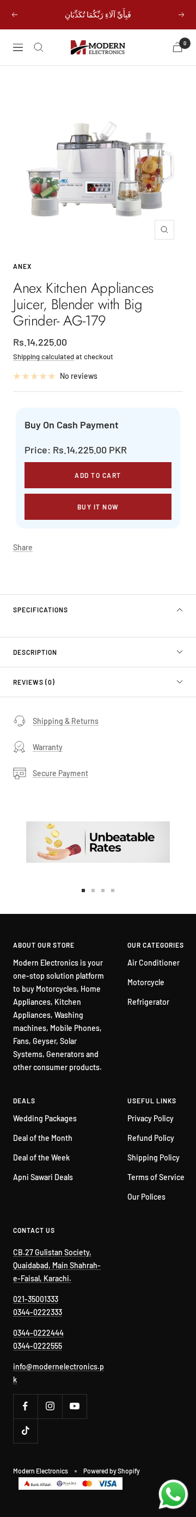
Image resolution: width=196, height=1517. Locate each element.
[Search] (39, 47)
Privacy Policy (150, 1118)
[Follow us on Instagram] (50, 1406)
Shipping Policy (153, 1157)
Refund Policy (150, 1138)
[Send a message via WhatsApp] (173, 1494)
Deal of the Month (42, 1138)
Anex (22, 266)
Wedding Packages (45, 1118)
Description (35, 652)
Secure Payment (60, 773)
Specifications (40, 609)
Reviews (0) (34, 682)
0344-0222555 (37, 1345)
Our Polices (146, 1196)
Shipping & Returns (66, 721)
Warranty (48, 747)
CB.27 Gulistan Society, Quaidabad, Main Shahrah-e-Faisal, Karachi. (57, 1265)
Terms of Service (156, 1177)
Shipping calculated (43, 356)
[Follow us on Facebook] (25, 1406)
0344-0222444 (38, 1332)
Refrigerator (148, 1001)
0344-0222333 (37, 1312)
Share (23, 547)
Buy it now (98, 507)
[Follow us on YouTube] (74, 1406)
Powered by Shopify (111, 1471)
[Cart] (177, 47)
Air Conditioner (153, 962)
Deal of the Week (41, 1157)
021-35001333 (35, 1299)
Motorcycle (145, 982)
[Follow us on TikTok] (25, 1430)
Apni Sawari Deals (43, 1177)
